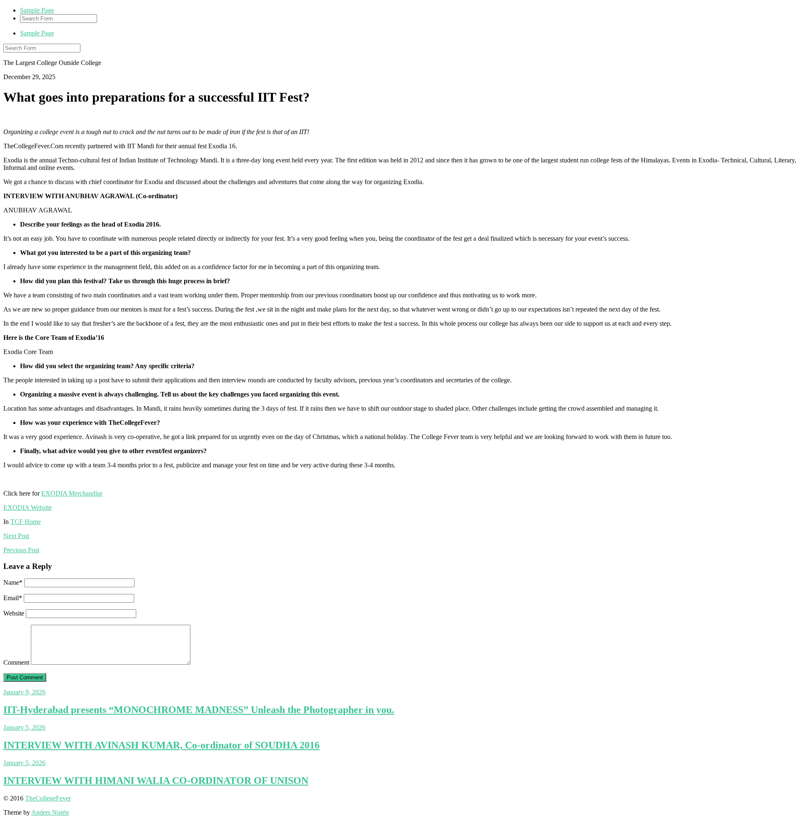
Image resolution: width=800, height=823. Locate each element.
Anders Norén (50, 812)
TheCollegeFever (48, 798)
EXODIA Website (27, 507)
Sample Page (37, 10)
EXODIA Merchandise (71, 493)
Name (12, 582)
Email (12, 597)
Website (13, 613)
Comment (16, 662)
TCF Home (25, 521)
